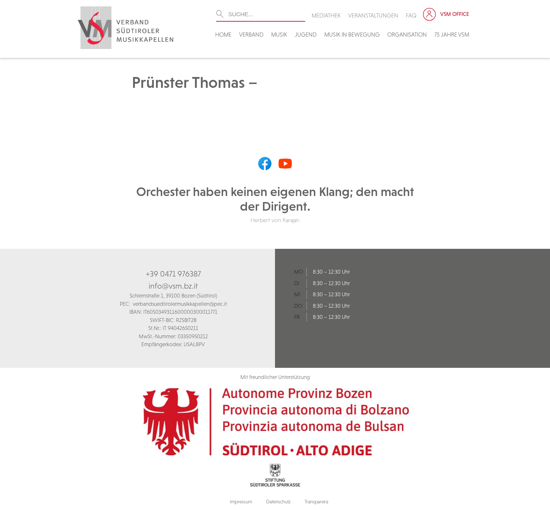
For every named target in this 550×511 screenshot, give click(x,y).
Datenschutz (278, 501)
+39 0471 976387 (173, 273)
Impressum (241, 501)
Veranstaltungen (373, 15)
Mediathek (326, 15)
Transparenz (316, 501)
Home (223, 34)
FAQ (411, 15)
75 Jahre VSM (451, 34)
